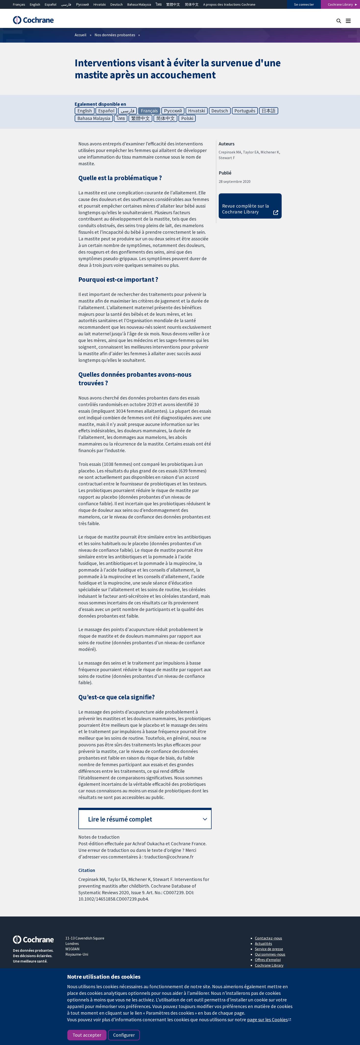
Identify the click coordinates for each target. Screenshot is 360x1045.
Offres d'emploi (268, 959)
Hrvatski (100, 4)
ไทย (159, 4)
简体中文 (192, 4)
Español (50, 4)
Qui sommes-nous (270, 954)
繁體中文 (173, 4)
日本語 (269, 111)
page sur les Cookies (267, 1019)
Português (244, 111)
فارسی (66, 4)
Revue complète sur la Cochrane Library (245, 209)
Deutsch (116, 4)
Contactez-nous (268, 938)
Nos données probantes (115, 34)
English (35, 4)
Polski (187, 118)
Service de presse (269, 948)
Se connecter (304, 4)
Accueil (80, 34)
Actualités (263, 943)
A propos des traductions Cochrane (229, 4)
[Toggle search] (338, 20)
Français (19, 4)
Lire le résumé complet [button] (120, 819)
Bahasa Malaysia (139, 4)
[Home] (36, 20)
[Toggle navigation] (348, 20)
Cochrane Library (340, 4)
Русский (82, 4)
